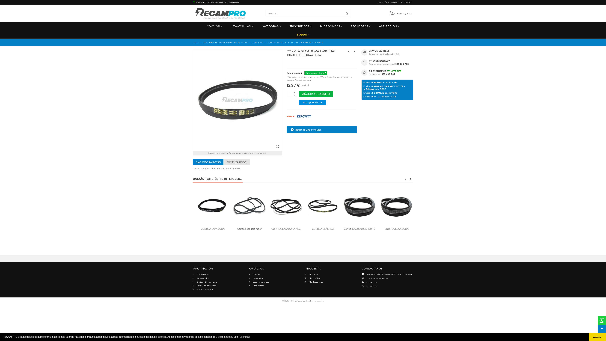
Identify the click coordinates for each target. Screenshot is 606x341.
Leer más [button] (245, 336)
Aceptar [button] (597, 337)
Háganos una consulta (307, 129)
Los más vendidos (260, 282)
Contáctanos (202, 274)
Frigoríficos (299, 26)
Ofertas (256, 274)
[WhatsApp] (602, 320)
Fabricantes (258, 285)
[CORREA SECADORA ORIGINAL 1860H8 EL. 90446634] (237, 100)
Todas (302, 34)
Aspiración (388, 26)
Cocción (213, 26)
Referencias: (294, 61)
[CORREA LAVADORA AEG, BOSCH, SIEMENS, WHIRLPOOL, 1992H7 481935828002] (285, 206)
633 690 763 (203, 2)
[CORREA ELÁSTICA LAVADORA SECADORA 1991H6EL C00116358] (321, 206)
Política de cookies (204, 289)
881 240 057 (371, 282)
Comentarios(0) (236, 162)
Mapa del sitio (202, 278)
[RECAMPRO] (220, 13)
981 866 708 (402, 64)
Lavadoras (270, 26)
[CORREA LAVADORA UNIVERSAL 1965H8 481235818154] (211, 206)
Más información (208, 162)
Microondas (330, 26)
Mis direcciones (316, 282)
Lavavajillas (241, 26)
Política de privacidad (206, 285)
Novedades (257, 278)
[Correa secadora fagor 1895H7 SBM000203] (248, 206)
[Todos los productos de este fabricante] (303, 116)
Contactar (406, 2)
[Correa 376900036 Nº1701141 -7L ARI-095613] (358, 206)
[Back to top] (602, 329)
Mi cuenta (313, 274)
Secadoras (359, 26)
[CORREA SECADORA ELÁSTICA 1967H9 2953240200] (395, 206)
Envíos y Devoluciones (206, 282)
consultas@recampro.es (377, 278)
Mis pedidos (314, 278)
